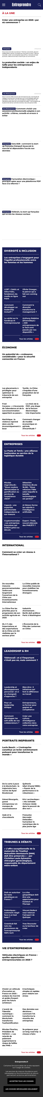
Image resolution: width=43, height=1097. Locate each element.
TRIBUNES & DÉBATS (18, 841)
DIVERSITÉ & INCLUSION (20, 250)
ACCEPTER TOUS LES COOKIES (21, 1081)
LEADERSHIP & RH (16, 650)
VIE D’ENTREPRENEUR (17, 948)
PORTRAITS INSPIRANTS (18, 740)
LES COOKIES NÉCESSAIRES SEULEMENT (22, 1089)
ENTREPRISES (13, 444)
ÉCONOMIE (9, 347)
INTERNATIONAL (13, 545)
